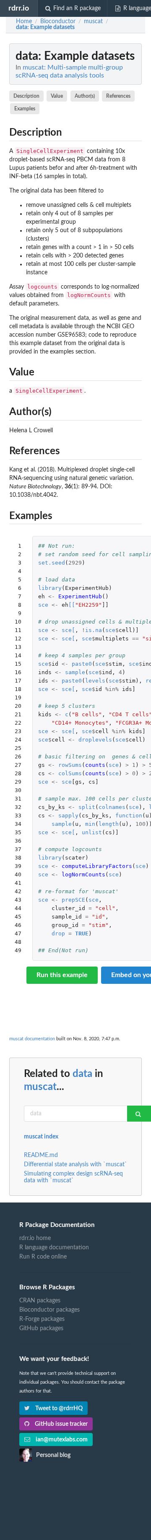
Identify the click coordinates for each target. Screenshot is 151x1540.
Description (26, 96)
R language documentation (54, 1248)
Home (24, 21)
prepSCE (73, 900)
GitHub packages (41, 1328)
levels (95, 681)
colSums (70, 773)
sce (43, 605)
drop (58, 933)
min (90, 824)
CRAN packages (39, 1301)
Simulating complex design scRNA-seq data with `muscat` (73, 1177)
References (118, 96)
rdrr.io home (35, 1238)
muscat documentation (32, 1038)
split (86, 807)
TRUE (82, 933)
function (128, 815)
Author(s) (85, 96)
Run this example (62, 975)
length (109, 824)
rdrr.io (18, 8)
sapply (68, 815)
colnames (112, 807)
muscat (40, 1087)
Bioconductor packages (49, 1310)
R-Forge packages (42, 1319)
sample (75, 672)
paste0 (82, 664)
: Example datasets (45, 27)
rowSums (70, 765)
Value (57, 96)
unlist (92, 832)
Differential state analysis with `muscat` (75, 1165)
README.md (41, 1155)
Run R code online (43, 1257)
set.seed (51, 563)
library (50, 588)
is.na (93, 630)
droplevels (95, 740)
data (82, 1074)
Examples (24, 108)
